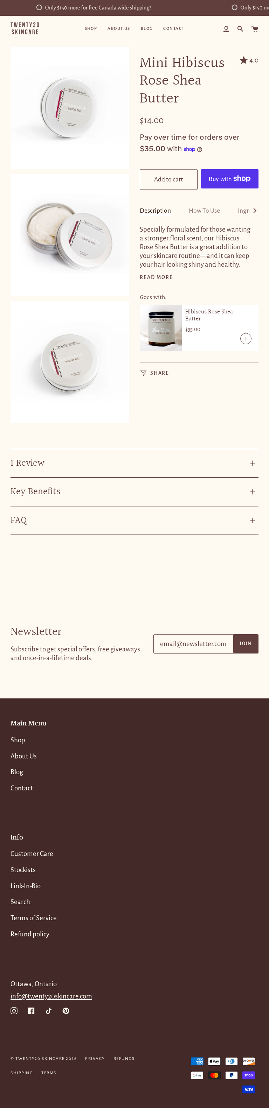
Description (155, 210)
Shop (18, 740)
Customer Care (32, 853)
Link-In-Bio (26, 886)
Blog (17, 772)
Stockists (23, 870)
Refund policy (30, 934)
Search (20, 901)
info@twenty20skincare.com (51, 996)
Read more (156, 277)
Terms (48, 1073)
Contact (22, 788)
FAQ (19, 520)
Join (246, 643)
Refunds (124, 1058)
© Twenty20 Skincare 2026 (44, 1058)
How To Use (204, 210)
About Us (24, 756)
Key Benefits (35, 491)
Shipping (22, 1073)
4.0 (253, 60)
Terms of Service (34, 918)
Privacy (95, 1058)
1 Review (27, 463)
